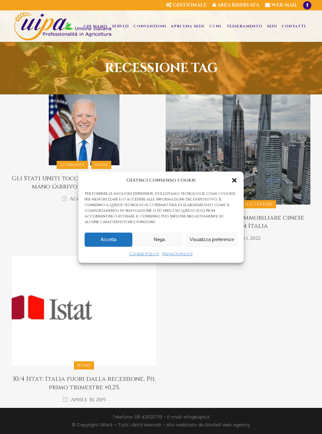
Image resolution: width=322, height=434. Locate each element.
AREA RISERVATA (237, 5)
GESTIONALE (189, 5)
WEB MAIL (283, 5)
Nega (159, 239)
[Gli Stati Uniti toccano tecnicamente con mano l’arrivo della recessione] (84, 129)
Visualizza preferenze (212, 239)
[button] (234, 180)
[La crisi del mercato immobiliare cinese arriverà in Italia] (238, 149)
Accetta (108, 239)
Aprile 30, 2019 (87, 399)
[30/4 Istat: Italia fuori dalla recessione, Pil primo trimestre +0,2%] (84, 310)
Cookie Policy (144, 253)
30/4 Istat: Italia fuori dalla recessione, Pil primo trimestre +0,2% (84, 383)
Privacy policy (177, 253)
